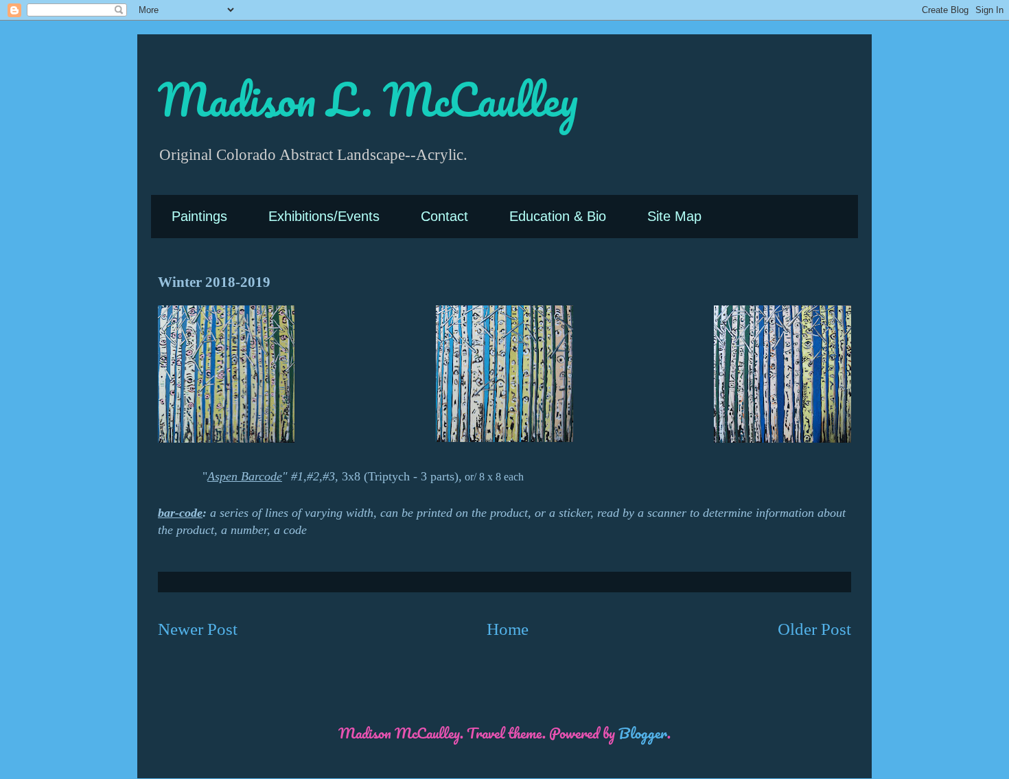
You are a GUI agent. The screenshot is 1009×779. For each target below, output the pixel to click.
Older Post (814, 629)
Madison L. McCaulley (368, 99)
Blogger (642, 733)
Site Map (674, 216)
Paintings (199, 216)
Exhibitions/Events (324, 216)
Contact (444, 216)
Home (508, 629)
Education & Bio (557, 216)
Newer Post (197, 629)
